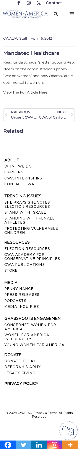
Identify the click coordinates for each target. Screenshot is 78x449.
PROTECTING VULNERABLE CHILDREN (31, 230)
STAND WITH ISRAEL (25, 212)
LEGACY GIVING (19, 373)
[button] (71, 13)
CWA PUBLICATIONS (24, 265)
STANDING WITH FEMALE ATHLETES (29, 220)
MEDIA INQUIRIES (21, 307)
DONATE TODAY (20, 361)
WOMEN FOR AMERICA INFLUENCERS (26, 337)
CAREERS (13, 172)
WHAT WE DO (18, 166)
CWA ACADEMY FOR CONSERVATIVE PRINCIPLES (32, 257)
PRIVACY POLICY (21, 383)
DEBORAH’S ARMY (22, 367)
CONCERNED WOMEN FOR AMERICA (30, 327)
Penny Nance (19, 289)
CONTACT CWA (19, 184)
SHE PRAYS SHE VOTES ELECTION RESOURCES (27, 204)
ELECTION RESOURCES (27, 249)
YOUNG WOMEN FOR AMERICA (34, 345)
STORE (11, 270)
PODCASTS (15, 301)
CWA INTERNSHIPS (23, 178)
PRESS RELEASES (21, 295)
